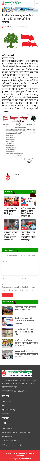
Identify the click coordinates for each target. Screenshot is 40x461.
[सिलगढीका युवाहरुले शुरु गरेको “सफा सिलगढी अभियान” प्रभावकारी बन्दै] (11, 224)
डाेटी (5, 229)
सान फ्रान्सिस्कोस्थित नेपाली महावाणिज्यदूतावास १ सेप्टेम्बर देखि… (25, 332)
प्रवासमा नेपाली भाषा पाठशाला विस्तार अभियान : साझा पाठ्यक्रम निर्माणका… (26, 354)
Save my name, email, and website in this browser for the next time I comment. (18, 289)
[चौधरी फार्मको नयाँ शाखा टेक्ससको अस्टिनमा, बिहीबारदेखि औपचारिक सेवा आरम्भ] (7, 343)
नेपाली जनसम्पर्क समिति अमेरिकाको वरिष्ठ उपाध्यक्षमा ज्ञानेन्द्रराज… (24, 321)
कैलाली (6, 205)
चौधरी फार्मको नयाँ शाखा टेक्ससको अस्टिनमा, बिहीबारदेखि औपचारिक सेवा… (26, 343)
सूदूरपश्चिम (24, 205)
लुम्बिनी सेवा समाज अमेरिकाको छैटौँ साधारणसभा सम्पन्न (25, 308)
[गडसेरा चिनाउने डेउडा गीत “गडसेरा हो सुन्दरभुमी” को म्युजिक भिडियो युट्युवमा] (28, 224)
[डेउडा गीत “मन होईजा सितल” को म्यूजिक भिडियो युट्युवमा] (11, 201)
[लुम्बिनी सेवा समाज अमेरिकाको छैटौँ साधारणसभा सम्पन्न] (7, 310)
